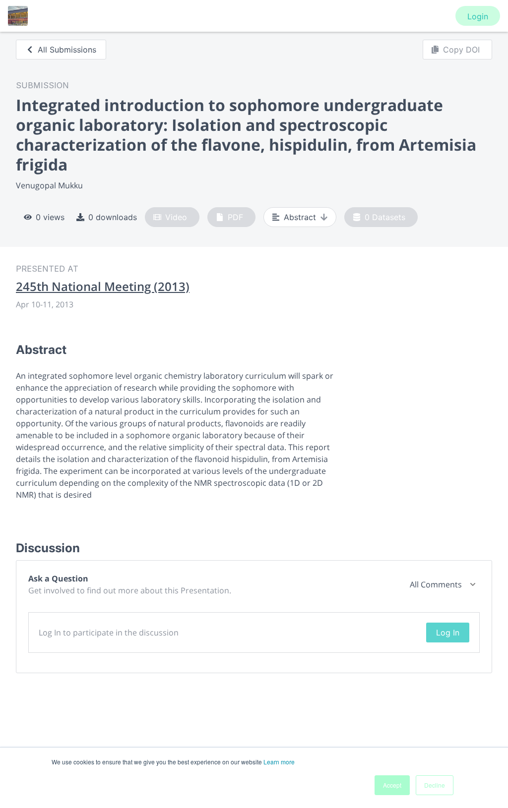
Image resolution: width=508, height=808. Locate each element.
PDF (235, 217)
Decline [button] (434, 785)
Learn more (279, 761)
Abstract (300, 217)
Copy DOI (461, 50)
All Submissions (67, 50)
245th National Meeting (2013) (103, 286)
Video (176, 217)
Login (477, 16)
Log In (447, 632)
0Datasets (385, 217)
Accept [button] (392, 785)
